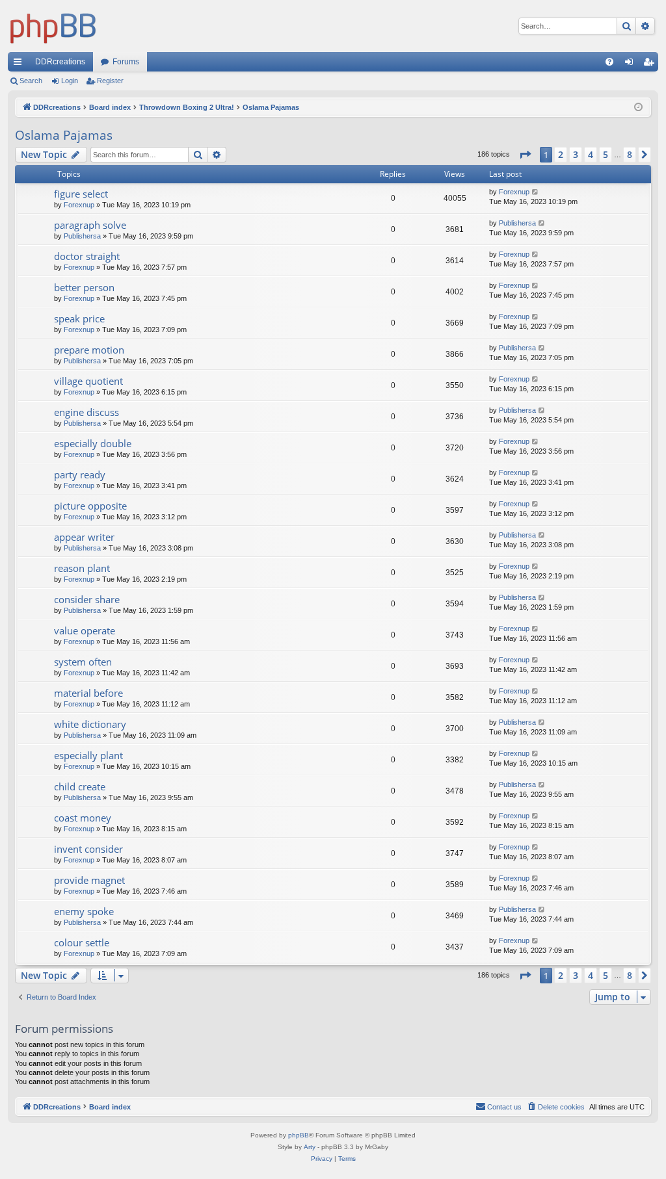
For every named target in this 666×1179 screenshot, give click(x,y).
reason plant (82, 568)
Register (110, 80)
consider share (87, 599)
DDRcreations (60, 61)
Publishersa (82, 236)
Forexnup (79, 205)
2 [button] (560, 154)
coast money (82, 817)
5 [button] (605, 154)
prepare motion (89, 349)
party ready (79, 474)
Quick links (20, 64)
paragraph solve (90, 224)
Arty (309, 1146)
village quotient (88, 380)
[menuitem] (609, 61)
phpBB (298, 1135)
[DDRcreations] (53, 26)
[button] (525, 154)
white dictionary (90, 724)
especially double (92, 443)
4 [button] (590, 154)
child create (79, 786)
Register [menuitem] (651, 64)
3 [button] (575, 154)
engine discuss (86, 412)
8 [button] (629, 154)
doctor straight (87, 256)
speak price (79, 318)
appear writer (84, 536)
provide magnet (89, 880)
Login (69, 80)
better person (84, 287)
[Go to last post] (535, 192)
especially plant (88, 755)
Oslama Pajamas (64, 135)
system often (83, 661)
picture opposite (90, 505)
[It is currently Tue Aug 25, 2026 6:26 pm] (638, 107)
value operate (84, 630)
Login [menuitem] (631, 64)
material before (88, 692)
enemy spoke (84, 911)
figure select (81, 193)
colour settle (81, 942)
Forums (126, 61)
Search (31, 80)
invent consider (88, 848)
